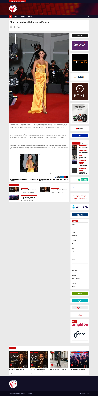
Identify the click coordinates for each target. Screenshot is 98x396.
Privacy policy (82, 393)
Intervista (74, 254)
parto (73, 267)
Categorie (23, 16)
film (72, 243)
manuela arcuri (75, 256)
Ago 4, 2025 (23, 200)
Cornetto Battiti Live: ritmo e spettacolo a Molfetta (28, 198)
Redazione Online (30, 192)
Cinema (80, 155)
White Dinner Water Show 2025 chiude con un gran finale (83, 174)
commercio (74, 232)
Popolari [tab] (85, 143)
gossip (73, 248)
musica (73, 262)
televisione (74, 283)
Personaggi (30, 195)
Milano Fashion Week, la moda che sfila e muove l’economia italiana (58, 370)
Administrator (18, 26)
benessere (74, 227)
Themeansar (29, 393)
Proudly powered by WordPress (15, 393)
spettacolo (26, 188)
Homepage (16, 16)
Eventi (22, 195)
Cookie (87, 393)
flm (72, 246)
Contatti (30, 16)
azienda (73, 224)
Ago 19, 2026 (54, 373)
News (22, 188)
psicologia (74, 273)
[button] (88, 16)
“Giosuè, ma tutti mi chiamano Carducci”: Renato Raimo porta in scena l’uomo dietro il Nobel (29, 191)
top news (35, 195)
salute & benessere (76, 278)
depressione (74, 235)
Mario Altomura (29, 200)
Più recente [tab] (76, 143)
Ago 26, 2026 (23, 192)
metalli (73, 259)
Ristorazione (74, 275)
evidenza (26, 195)
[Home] (10, 16)
